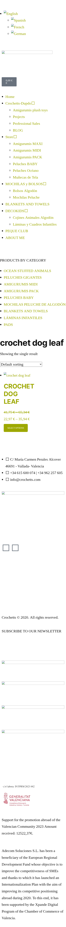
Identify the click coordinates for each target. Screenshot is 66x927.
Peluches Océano (26, 170)
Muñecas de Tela (25, 177)
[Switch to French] (17, 27)
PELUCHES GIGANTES (23, 277)
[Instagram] (15, 548)
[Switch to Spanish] (18, 20)
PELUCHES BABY (19, 297)
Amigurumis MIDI (27, 150)
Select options (15, 428)
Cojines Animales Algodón (33, 217)
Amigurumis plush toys (30, 110)
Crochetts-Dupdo (18, 103)
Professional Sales (26, 123)
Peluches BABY (25, 164)
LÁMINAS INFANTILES (23, 318)
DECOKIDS (14, 211)
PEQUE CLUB (16, 231)
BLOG (18, 130)
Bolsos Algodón (25, 190)
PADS (8, 324)
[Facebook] (6, 548)
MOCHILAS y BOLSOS (24, 184)
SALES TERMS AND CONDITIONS (30, 575)
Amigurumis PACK (27, 157)
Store (9, 137)
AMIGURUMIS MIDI (21, 284)
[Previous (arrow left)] (6, 463)
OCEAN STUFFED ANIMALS (27, 270)
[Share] (47, 3)
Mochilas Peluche (26, 197)
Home (10, 96)
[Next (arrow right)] (60, 463)
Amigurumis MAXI (27, 143)
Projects (19, 116)
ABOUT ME (15, 237)
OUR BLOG (11, 648)
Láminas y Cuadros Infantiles (35, 224)
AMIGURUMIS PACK (21, 291)
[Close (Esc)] (55, 3)
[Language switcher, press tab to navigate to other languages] (11, 13)
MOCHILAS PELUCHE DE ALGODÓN (35, 304)
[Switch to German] (18, 33)
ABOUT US (11, 565)
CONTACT (10, 603)
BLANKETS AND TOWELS (27, 204)
